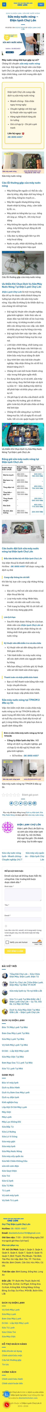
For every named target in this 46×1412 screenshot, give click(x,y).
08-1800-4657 (19, 1228)
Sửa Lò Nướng (9, 1131)
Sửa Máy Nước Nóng (31, 13)
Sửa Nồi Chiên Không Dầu (14, 1161)
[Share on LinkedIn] (34, 803)
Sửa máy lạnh (8, 1146)
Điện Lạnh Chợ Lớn (31, 28)
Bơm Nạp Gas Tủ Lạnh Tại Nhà (17, 1062)
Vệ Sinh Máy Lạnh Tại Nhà (15, 1045)
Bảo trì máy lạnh (10, 1082)
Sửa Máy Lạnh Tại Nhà (13, 1039)
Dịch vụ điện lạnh (14, 13)
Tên (7, 905)
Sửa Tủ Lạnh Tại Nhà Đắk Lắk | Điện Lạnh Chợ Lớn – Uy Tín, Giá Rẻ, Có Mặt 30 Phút (26, 1001)
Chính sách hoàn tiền (12, 1383)
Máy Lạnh (7, 1117)
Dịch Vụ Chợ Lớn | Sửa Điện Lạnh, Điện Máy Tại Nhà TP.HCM (26, 983)
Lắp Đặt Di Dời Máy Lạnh (14, 1107)
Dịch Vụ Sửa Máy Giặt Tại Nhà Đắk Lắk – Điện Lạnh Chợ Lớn (25, 1011)
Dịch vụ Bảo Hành (11, 1087)
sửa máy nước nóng (30, 63)
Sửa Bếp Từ (8, 1126)
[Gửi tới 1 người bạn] (25, 803)
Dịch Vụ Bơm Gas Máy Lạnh (16, 1092)
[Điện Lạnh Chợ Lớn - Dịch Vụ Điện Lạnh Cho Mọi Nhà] (23, 4)
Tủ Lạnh (6, 1190)
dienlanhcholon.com (28, 1398)
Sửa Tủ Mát (7, 1185)
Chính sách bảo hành (12, 1379)
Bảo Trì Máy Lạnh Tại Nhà (15, 1027)
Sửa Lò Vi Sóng (9, 1136)
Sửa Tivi (6, 1176)
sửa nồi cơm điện (10, 1166)
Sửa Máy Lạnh (9, 1314)
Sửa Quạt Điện (9, 1171)
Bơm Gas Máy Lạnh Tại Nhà (15, 1033)
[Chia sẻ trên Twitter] (21, 803)
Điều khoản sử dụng (12, 1351)
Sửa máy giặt (8, 1141)
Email (8, 915)
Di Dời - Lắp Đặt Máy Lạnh (15, 1323)
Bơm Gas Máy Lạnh (11, 1318)
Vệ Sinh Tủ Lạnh (10, 1200)
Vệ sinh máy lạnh (10, 1195)
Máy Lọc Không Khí (11, 1122)
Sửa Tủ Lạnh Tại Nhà (12, 1068)
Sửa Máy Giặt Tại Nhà (13, 1056)
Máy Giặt (6, 1112)
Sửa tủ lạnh (7, 1180)
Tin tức (5, 1364)
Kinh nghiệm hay (10, 1102)
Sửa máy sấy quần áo (13, 1156)
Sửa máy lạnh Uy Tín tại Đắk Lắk (26, 991)
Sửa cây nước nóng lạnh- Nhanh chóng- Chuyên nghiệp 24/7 (12, 856)
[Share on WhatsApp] (11, 803)
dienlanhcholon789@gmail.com (24, 1233)
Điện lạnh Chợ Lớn (33, 558)
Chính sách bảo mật (12, 1355)
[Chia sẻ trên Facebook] (16, 803)
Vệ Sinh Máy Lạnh (11, 1309)
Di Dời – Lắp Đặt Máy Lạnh (15, 1051)
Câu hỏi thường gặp (11, 1360)
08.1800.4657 (15, 137)
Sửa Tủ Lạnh (8, 1327)
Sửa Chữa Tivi (9, 1332)
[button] (4, 4)
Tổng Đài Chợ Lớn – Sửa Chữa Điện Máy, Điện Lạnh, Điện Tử (25, 975)
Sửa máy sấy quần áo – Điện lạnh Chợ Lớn (34, 856)
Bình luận (9, 886)
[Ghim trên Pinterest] (30, 803)
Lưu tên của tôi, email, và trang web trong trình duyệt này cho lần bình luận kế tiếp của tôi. (23, 933)
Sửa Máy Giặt (8, 1336)
